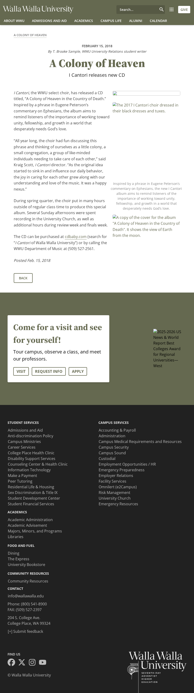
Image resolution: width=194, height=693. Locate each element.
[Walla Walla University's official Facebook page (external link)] (13, 663)
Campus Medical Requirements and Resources (140, 441)
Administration (112, 435)
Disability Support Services (31, 458)
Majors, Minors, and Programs (35, 531)
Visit (21, 371)
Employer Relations (116, 475)
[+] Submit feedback (25, 631)
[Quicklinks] (171, 9)
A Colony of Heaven (30, 35)
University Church (115, 498)
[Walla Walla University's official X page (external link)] (23, 663)
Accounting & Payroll (117, 430)
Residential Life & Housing (31, 486)
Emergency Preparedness (122, 469)
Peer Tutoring (20, 481)
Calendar (158, 20)
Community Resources (28, 581)
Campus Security (114, 447)
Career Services (21, 447)
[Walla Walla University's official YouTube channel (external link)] (44, 663)
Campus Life (111, 20)
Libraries (15, 536)
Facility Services (112, 481)
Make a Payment (22, 475)
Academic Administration (30, 519)
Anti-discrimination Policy (30, 435)
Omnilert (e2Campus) (118, 486)
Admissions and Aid (49, 20)
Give (184, 9)
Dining (13, 553)
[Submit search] (161, 9)
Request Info (48, 371)
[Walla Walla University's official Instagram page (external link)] (33, 663)
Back (23, 278)
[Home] (38, 9)
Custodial (107, 458)
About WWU (14, 20)
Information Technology (29, 469)
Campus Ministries (24, 441)
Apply (78, 371)
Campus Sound (112, 452)
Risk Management (114, 492)
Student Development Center (34, 498)
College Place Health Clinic (31, 452)
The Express (18, 558)
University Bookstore (26, 564)
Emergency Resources (118, 503)
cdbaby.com (76, 236)
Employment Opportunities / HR (127, 464)
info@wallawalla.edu (26, 596)
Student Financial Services (31, 503)
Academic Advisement (27, 525)
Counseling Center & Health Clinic (38, 464)
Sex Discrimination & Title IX (32, 492)
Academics (83, 20)
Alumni (135, 20)
